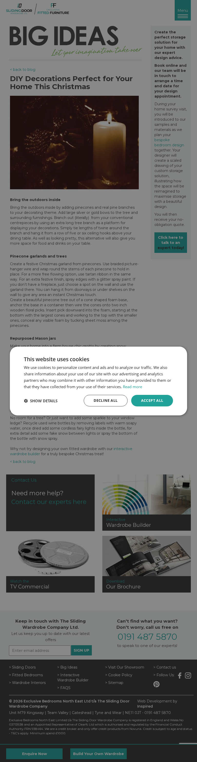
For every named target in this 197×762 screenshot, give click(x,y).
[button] (40, 400)
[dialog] (98, 381)
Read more (132, 386)
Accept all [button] (152, 400)
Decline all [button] (105, 400)
